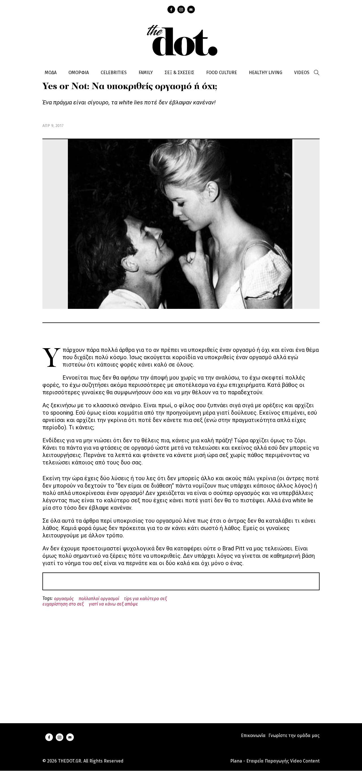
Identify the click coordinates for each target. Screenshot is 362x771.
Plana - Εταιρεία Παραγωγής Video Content (275, 761)
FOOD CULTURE (221, 72)
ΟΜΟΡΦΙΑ (78, 72)
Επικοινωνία (253, 735)
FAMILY (146, 72)
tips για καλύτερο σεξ (145, 598)
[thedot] (181, 39)
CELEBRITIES (114, 72)
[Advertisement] (181, 658)
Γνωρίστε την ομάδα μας (294, 735)
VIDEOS (301, 72)
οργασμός (64, 598)
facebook (171, 9)
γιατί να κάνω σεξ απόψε (113, 604)
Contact (191, 9)
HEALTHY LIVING (265, 72)
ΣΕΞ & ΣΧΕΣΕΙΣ (179, 72)
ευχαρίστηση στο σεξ (63, 604)
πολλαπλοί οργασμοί (99, 598)
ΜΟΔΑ (51, 72)
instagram (181, 9)
